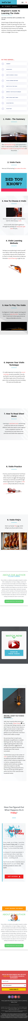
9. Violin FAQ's (14, 520)
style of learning (12, 258)
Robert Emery (17, 723)
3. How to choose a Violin (14, 201)
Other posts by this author (14, 601)
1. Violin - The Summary (14, 119)
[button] (26, 2)
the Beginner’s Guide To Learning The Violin (12, 148)
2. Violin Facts (14, 162)
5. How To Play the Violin (14, 305)
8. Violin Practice (14, 466)
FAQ (15, 526)
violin (19, 221)
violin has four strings (10, 144)
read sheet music (13, 423)
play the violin (14, 314)
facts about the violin (20, 168)
